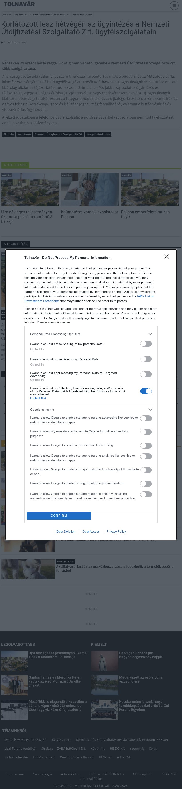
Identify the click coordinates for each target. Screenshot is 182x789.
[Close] (168, 258)
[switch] (146, 344)
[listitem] (91, 334)
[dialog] (91, 394)
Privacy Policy (116, 531)
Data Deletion (65, 531)
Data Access (91, 531)
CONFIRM (59, 515)
